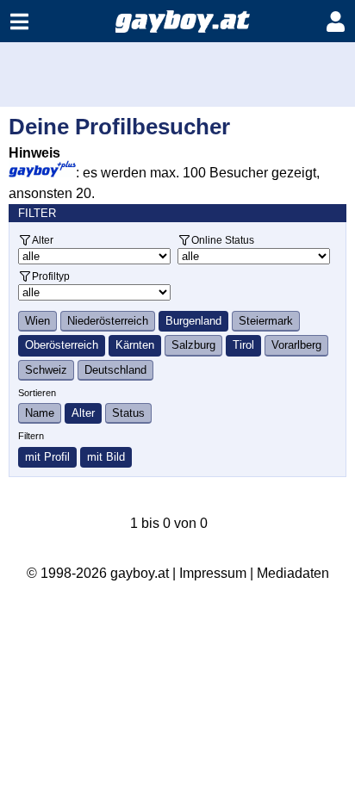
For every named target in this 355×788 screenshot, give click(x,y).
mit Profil (47, 456)
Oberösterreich (61, 344)
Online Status (222, 239)
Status (128, 412)
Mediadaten (293, 573)
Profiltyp (51, 276)
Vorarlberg (296, 344)
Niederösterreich (107, 320)
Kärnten (134, 344)
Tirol (243, 344)
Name (39, 412)
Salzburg (193, 344)
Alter (42, 239)
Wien (37, 320)
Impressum (212, 573)
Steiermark (266, 320)
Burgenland (193, 320)
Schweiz (46, 369)
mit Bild (106, 456)
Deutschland (115, 369)
